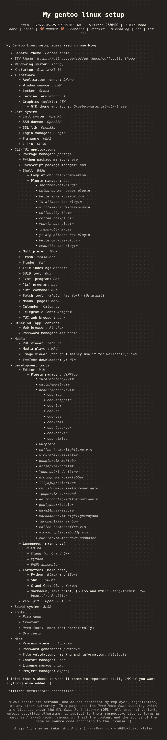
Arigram (64, 312)
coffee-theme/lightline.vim (65, 450)
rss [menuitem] (83, 33)
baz (67, 181)
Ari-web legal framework (49, 717)
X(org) (57, 64)
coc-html (55, 422)
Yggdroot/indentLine (58, 472)
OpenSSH (54, 122)
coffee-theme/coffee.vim (62, 527)
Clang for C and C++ (50, 553)
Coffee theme (57, 53)
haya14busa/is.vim (56, 510)
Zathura (54, 343)
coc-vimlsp (57, 439)
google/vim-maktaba (57, 461)
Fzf (42, 262)
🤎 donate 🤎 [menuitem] (52, 29)
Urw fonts (32, 633)
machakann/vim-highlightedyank (68, 516)
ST (64, 96)
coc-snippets (59, 400)
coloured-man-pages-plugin (64, 191)
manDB (56, 301)
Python (37, 559)
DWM (58, 85)
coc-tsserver (59, 428)
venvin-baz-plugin (56, 224)
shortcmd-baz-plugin (58, 185)
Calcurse (51, 306)
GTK (62, 102)
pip (75, 160)
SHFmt (50, 580)
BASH (41, 170)
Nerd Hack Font (112, 706)
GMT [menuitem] (59, 25)
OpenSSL (48, 127)
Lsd (54, 285)
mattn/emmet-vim (54, 384)
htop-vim (63, 643)
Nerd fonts (33, 628)
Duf (54, 290)
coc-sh (53, 411)
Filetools (117, 654)
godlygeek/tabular (56, 505)
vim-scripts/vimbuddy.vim (63, 532)
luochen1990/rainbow (58, 521)
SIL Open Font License (77, 710)
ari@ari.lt (100, 728)
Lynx (61, 318)
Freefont (31, 622)
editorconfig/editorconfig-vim (68, 499)
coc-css (54, 416)
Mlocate (60, 268)
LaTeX (36, 548)
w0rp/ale (47, 444)
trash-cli (46, 257)
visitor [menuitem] (97, 25)
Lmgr (61, 665)
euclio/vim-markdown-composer (67, 538)
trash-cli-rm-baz (55, 229)
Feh (134, 354)
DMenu (69, 80)
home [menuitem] (13, 29)
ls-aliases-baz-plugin (60, 202)
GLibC (42, 144)
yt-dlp (70, 360)
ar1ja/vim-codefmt (56, 466)
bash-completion (70, 175)
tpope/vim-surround (57, 494)
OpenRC (55, 116)
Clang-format (65, 586)
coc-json (55, 394)
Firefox (56, 328)
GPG (69, 601)
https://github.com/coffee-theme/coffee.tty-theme (86, 58)
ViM (42, 370)
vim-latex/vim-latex (58, 455)
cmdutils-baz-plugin (58, 246)
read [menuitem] (135, 25)
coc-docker (57, 433)
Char (61, 660)
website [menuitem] (98, 29)
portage (64, 154)
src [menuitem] (138, 29)
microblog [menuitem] (120, 29)
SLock (44, 91)
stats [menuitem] (28, 29)
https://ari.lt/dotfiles (50, 691)
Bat (56, 279)
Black (52, 574)
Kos (48, 273)
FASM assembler (45, 565)
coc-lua (54, 405)
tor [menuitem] (151, 29)
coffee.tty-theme (55, 213)
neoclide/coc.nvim (56, 390)
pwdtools (72, 649)
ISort (73, 574)
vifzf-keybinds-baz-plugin (64, 207)
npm (83, 165)
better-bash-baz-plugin (61, 196)
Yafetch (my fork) (64, 295)
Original (94, 295)
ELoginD (60, 133)
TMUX (53, 251)
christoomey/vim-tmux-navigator (69, 488)
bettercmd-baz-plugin (59, 240)
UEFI (47, 138)
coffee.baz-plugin (56, 218)
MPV (54, 349)
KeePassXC (68, 333)
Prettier (59, 596)
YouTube (30, 360)
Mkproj (63, 671)
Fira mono (32, 617)
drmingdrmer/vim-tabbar (61, 477)
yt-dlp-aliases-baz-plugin (64, 235)
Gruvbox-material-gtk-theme (100, 106)
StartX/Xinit (49, 70)
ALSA (47, 607)
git (36, 601)
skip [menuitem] (25, 25)
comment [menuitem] (77, 29)
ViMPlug (71, 374)
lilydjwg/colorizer (57, 483)
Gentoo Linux (25, 45)
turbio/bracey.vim (56, 379)
